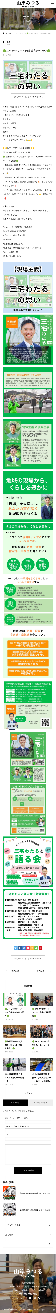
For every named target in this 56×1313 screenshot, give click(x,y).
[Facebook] (25, 1298)
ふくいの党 (7, 55)
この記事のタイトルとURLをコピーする (28, 97)
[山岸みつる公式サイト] (28, 4)
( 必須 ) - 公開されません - (17, 1126)
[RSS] (39, 1298)
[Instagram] (17, 1298)
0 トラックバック (40, 1103)
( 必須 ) (16, 1118)
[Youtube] (30, 1298)
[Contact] (34, 1298)
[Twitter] (21, 1298)
